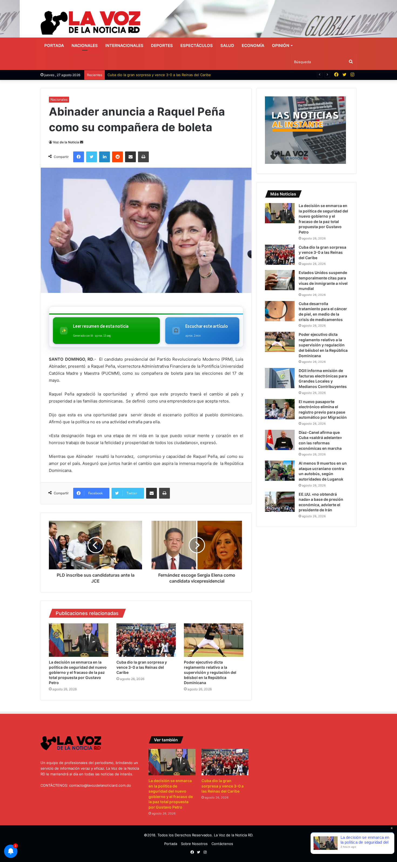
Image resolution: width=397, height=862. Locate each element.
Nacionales (85, 45)
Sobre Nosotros (194, 843)
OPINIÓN (280, 45)
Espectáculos (196, 45)
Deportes (162, 45)
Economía (253, 45)
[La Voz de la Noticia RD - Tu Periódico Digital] (90, 23)
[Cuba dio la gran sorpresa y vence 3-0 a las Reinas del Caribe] (146, 640)
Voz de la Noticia (66, 142)
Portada (54, 45)
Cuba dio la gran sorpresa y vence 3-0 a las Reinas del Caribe (159, 75)
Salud (227, 45)
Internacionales (124, 45)
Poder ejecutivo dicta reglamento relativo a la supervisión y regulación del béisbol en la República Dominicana (210, 672)
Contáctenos (222, 843)
